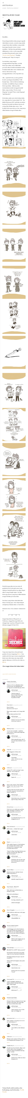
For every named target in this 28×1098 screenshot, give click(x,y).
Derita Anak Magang (9, 55)
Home (4, 8)
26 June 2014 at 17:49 (16, 691)
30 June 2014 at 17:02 (16, 1055)
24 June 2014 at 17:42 (15, 842)
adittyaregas (14, 690)
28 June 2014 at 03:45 (20, 1018)
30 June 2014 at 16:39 (16, 936)
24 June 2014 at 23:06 (19, 869)
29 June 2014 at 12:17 (19, 1045)
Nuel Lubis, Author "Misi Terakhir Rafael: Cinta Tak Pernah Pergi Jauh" (15, 786)
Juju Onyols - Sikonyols (13, 886)
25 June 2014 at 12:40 (19, 947)
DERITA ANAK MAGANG (10, 674)
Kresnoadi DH (10, 979)
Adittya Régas (7, 5)
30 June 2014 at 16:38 (16, 916)
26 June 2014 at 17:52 (16, 815)
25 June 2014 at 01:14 (12, 887)
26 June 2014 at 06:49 (12, 998)
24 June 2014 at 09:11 (16, 749)
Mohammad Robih (12, 997)
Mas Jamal (9, 705)
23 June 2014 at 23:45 (12, 682)
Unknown (9, 767)
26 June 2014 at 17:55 (16, 857)
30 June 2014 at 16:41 (16, 1007)
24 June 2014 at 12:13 (14, 787)
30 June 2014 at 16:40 (16, 965)
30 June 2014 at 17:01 (16, 1025)
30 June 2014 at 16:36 (16, 897)
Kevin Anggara (10, 910)
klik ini (4, 662)
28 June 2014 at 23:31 (17, 1036)
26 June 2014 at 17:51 (16, 775)
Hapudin (9, 749)
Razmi (8, 842)
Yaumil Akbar (10, 869)
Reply (8, 701)
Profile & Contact (12, 8)
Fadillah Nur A (10, 1045)
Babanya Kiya (10, 728)
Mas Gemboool (11, 826)
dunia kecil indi (10, 1018)
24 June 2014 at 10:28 (17, 767)
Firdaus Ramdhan (11, 681)
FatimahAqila (10, 947)
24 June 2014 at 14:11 (18, 807)
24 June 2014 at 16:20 (20, 826)
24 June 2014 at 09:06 (19, 728)
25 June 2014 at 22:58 (19, 979)
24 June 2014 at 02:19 (17, 705)
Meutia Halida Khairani (12, 925)
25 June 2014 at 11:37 (11, 926)
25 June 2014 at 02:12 (19, 910)
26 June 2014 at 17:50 (16, 717)
